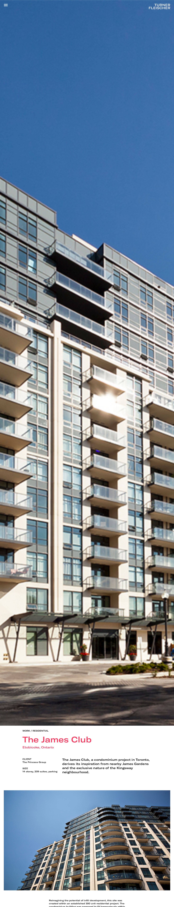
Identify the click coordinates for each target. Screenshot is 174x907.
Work (26, 730)
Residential (41, 730)
